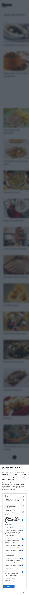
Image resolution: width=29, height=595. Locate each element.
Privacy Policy (23, 592)
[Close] (25, 467)
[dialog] (14, 530)
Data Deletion (5, 592)
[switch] (23, 500)
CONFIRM (9, 586)
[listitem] (14, 496)
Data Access (14, 592)
